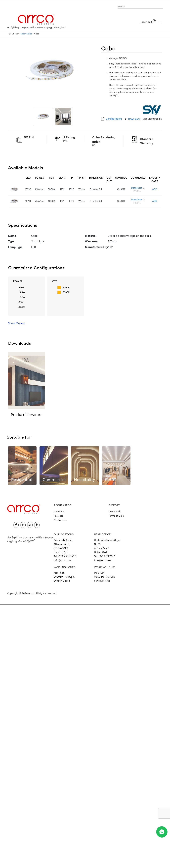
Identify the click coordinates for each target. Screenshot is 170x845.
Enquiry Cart (147, 22)
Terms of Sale (116, 516)
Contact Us (60, 520)
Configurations (114, 118)
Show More (15, 323)
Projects (58, 516)
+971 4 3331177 (106, 556)
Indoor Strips (26, 34)
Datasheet (136, 188)
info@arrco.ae (62, 560)
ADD (154, 189)
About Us (59, 511)
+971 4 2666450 (67, 556)
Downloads (134, 118)
